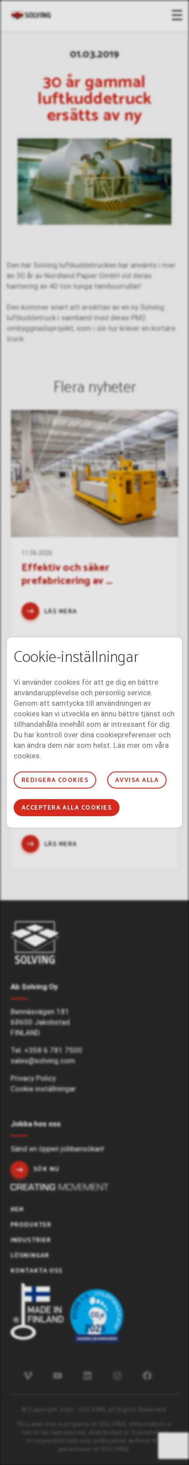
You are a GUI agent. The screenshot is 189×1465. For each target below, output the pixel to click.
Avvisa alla (137, 780)
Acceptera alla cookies (67, 808)
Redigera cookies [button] (55, 780)
